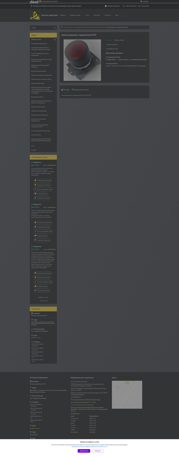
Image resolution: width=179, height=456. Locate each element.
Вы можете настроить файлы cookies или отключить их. (89, 446)
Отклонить (98, 451)
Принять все (84, 451)
